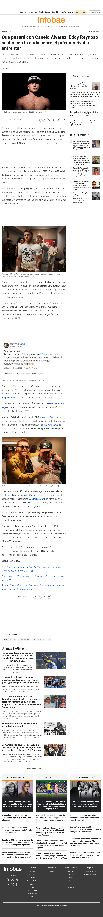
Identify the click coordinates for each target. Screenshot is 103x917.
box (49, 640)
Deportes (6, 32)
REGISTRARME (80, 12)
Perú (32, 887)
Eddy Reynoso (39, 640)
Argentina (33, 12)
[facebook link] (8, 879)
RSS (32, 897)
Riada (66, 26)
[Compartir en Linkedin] (53, 120)
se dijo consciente (50, 425)
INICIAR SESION (95, 12)
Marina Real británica (56, 26)
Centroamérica (32, 890)
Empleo (51, 871)
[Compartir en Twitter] (49, 120)
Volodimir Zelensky (75, 26)
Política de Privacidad (90, 874)
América (32, 871)
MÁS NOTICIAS (34, 768)
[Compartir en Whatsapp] (40, 120)
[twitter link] (12, 879)
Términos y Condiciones (90, 871)
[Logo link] (51, 19)
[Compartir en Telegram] (58, 120)
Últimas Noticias (32, 893)
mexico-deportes (9, 640)
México (70, 12)
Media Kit (71, 887)
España (63, 12)
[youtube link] (8, 884)
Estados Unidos (44, 12)
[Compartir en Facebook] (44, 120)
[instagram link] (17, 879)
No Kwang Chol (34, 26)
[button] (4, 12)
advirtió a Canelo (48, 417)
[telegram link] (12, 884)
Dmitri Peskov (44, 26)
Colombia (55, 12)
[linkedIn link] (17, 884)
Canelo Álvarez (24, 640)
